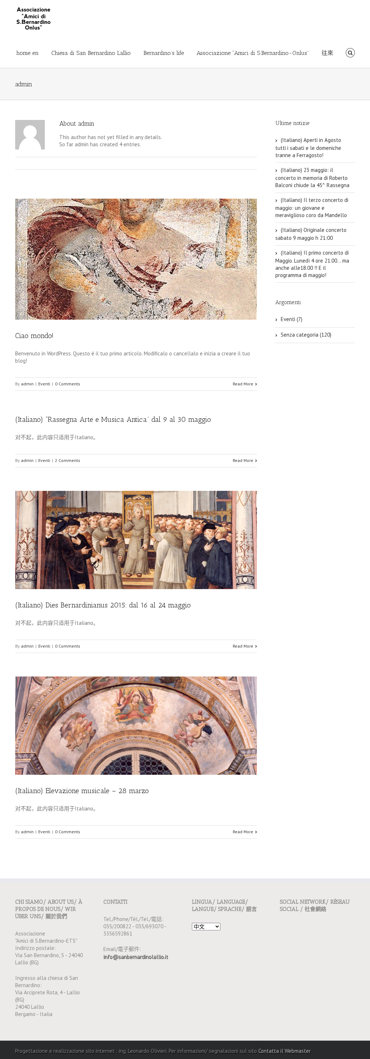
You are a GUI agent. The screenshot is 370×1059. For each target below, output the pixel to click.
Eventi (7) (291, 319)
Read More (243, 383)
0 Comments (67, 383)
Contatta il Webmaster (284, 1050)
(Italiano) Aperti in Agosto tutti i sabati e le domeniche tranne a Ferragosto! (308, 148)
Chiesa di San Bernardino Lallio (91, 52)
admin (27, 383)
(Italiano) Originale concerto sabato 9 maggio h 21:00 (311, 233)
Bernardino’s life (163, 52)
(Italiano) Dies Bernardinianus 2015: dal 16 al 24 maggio (103, 605)
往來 (327, 52)
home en (27, 52)
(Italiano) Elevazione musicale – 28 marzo (82, 790)
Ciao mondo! (34, 335)
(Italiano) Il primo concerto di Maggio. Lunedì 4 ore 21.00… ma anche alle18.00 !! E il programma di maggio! (312, 263)
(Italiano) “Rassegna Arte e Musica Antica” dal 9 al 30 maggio (113, 419)
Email (253, 163)
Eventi (44, 383)
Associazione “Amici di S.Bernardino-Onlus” (253, 52)
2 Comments (67, 460)
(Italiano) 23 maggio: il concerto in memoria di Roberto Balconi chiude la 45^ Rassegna (312, 178)
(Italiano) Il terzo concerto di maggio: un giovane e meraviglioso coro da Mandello (311, 207)
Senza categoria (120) (306, 334)
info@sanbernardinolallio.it (135, 956)
